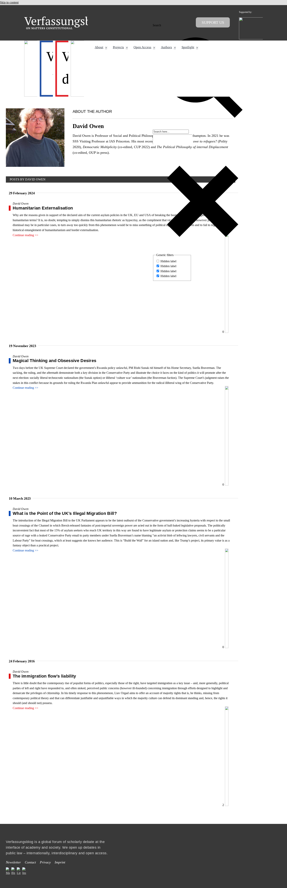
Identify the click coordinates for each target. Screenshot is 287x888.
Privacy (45, 862)
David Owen (21, 203)
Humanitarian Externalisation (43, 208)
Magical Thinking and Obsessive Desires (54, 360)
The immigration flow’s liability (44, 676)
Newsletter (13, 862)
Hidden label (168, 261)
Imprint (60, 862)
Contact (30, 862)
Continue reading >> (25, 235)
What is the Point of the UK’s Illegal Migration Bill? (65, 513)
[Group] (65, 18)
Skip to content (9, 2)
